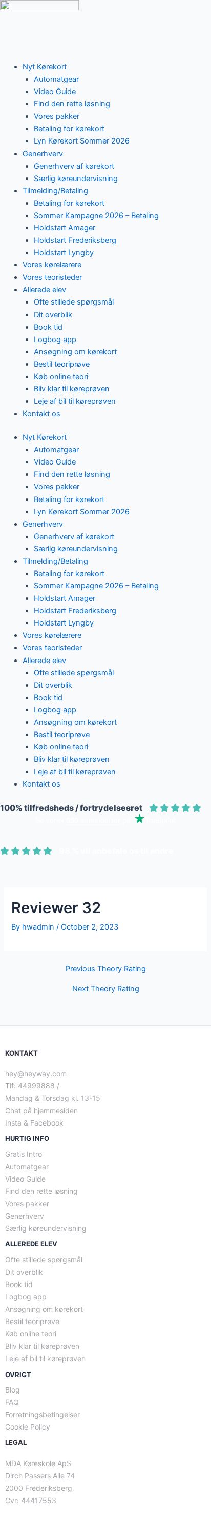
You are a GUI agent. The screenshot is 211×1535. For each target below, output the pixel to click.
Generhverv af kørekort (74, 166)
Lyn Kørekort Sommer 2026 (82, 141)
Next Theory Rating (105, 989)
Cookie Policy (27, 1426)
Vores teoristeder (52, 277)
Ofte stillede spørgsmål (74, 302)
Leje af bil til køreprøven (75, 401)
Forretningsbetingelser (42, 1414)
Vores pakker (56, 116)
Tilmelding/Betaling (55, 190)
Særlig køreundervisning (76, 178)
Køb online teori (61, 376)
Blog (12, 1389)
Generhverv (43, 153)
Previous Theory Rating (106, 969)
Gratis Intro (23, 1154)
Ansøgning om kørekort (75, 351)
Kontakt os (41, 413)
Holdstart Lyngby (64, 252)
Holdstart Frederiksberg (75, 240)
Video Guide (55, 91)
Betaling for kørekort (69, 128)
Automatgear (56, 79)
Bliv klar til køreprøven (72, 389)
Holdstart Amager (64, 228)
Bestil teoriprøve (62, 364)
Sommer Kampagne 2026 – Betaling (96, 215)
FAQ (12, 1402)
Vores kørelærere (52, 265)
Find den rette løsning (72, 104)
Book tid (48, 327)
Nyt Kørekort (45, 67)
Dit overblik (53, 314)
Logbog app (55, 339)
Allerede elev (44, 289)
